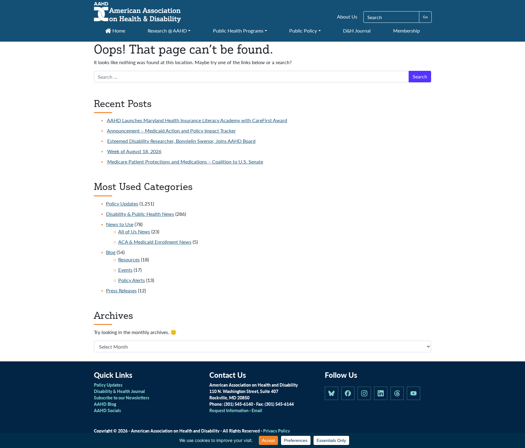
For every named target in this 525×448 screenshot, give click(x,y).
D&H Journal (357, 30)
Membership (406, 30)
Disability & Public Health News (140, 213)
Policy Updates (122, 203)
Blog (110, 252)
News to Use (119, 224)
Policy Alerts (131, 280)
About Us (347, 16)
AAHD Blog (105, 404)
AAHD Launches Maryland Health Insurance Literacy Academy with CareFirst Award (197, 120)
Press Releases (121, 290)
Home (118, 30)
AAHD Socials (107, 410)
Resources (129, 259)
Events (125, 269)
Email (257, 410)
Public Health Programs (238, 30)
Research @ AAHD (167, 30)
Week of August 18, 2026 (134, 151)
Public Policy (303, 30)
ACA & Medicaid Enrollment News (154, 241)
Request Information (229, 410)
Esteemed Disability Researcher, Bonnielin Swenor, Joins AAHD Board (181, 140)
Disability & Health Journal (119, 391)
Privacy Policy (276, 431)
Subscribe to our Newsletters (121, 398)
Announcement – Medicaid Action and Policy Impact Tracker (171, 130)
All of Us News (134, 231)
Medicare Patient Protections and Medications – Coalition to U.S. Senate (185, 161)
